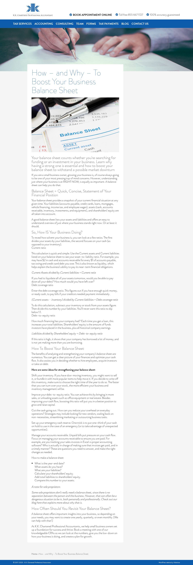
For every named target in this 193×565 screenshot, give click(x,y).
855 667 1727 (135, 15)
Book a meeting (82, 530)
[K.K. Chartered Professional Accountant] (33, 10)
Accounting (43, 24)
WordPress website (165, 562)
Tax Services (22, 24)
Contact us (140, 24)
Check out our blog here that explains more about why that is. (74, 501)
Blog (125, 24)
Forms (91, 24)
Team (80, 24)
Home (34, 554)
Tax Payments (109, 24)
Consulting (64, 24)
